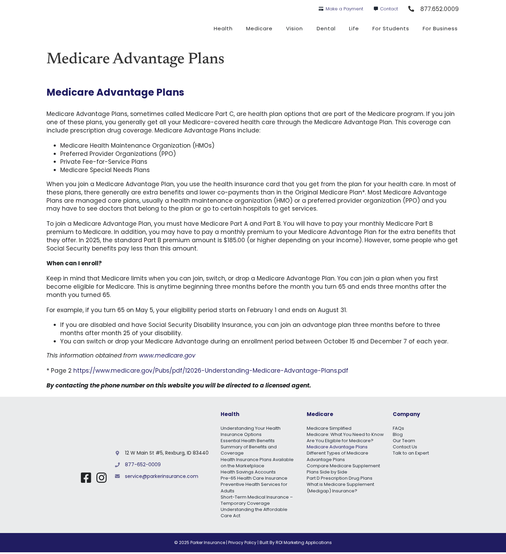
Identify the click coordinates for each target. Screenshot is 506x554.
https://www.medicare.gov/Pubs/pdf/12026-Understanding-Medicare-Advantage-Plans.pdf (210, 370)
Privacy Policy (242, 542)
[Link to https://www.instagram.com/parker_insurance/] (101, 477)
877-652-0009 (143, 464)
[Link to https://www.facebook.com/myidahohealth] (86, 477)
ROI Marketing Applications (304, 542)
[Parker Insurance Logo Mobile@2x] (78, 449)
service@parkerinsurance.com (161, 476)
